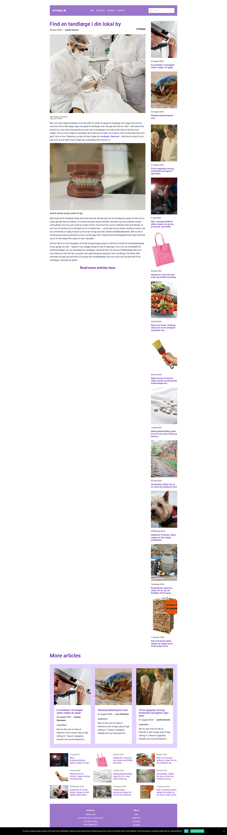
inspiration (61, 725)
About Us (100, 10)
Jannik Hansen (72, 30)
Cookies (111, 10)
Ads (92, 10)
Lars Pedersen (122, 714)
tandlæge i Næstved (109, 136)
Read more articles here (97, 268)
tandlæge (140, 29)
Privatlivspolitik (197, 831)
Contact (121, 10)
